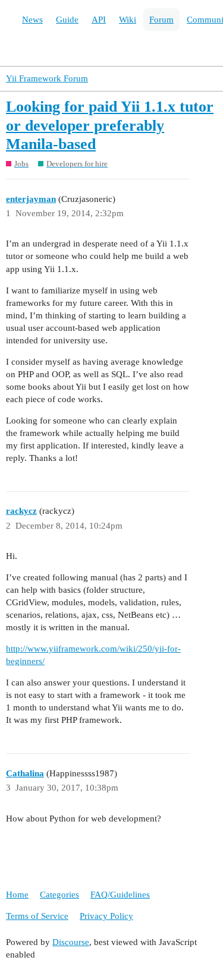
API (99, 19)
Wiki (127, 19)
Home (17, 894)
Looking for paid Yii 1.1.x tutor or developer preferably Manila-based (109, 125)
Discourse (70, 942)
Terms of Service (37, 916)
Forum (161, 19)
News (32, 19)
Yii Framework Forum (47, 78)
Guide (67, 19)
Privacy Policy (106, 916)
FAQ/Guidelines (120, 894)
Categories (59, 894)
